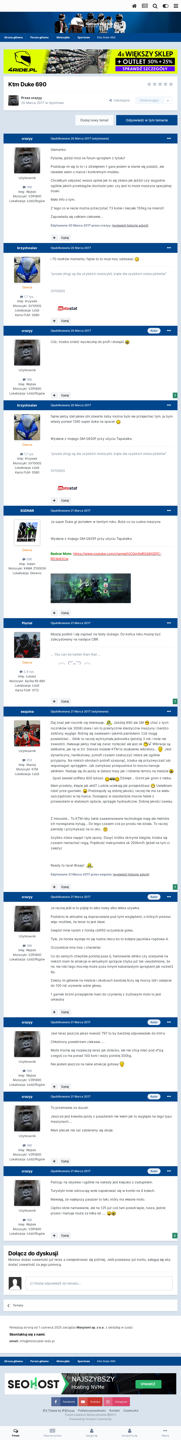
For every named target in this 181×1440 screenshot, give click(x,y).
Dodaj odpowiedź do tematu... (57, 1283)
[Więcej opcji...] (169, 138)
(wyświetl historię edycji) (130, 225)
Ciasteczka (130, 1410)
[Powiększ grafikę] (137, 259)
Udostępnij (121, 100)
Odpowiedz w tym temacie (147, 120)
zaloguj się (156, 1259)
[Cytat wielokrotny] (54, 238)
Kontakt (114, 1410)
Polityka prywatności (92, 1410)
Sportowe (56, 103)
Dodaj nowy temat (94, 120)
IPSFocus (68, 1410)
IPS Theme (50, 1410)
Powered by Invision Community (90, 1419)
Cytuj (65, 237)
